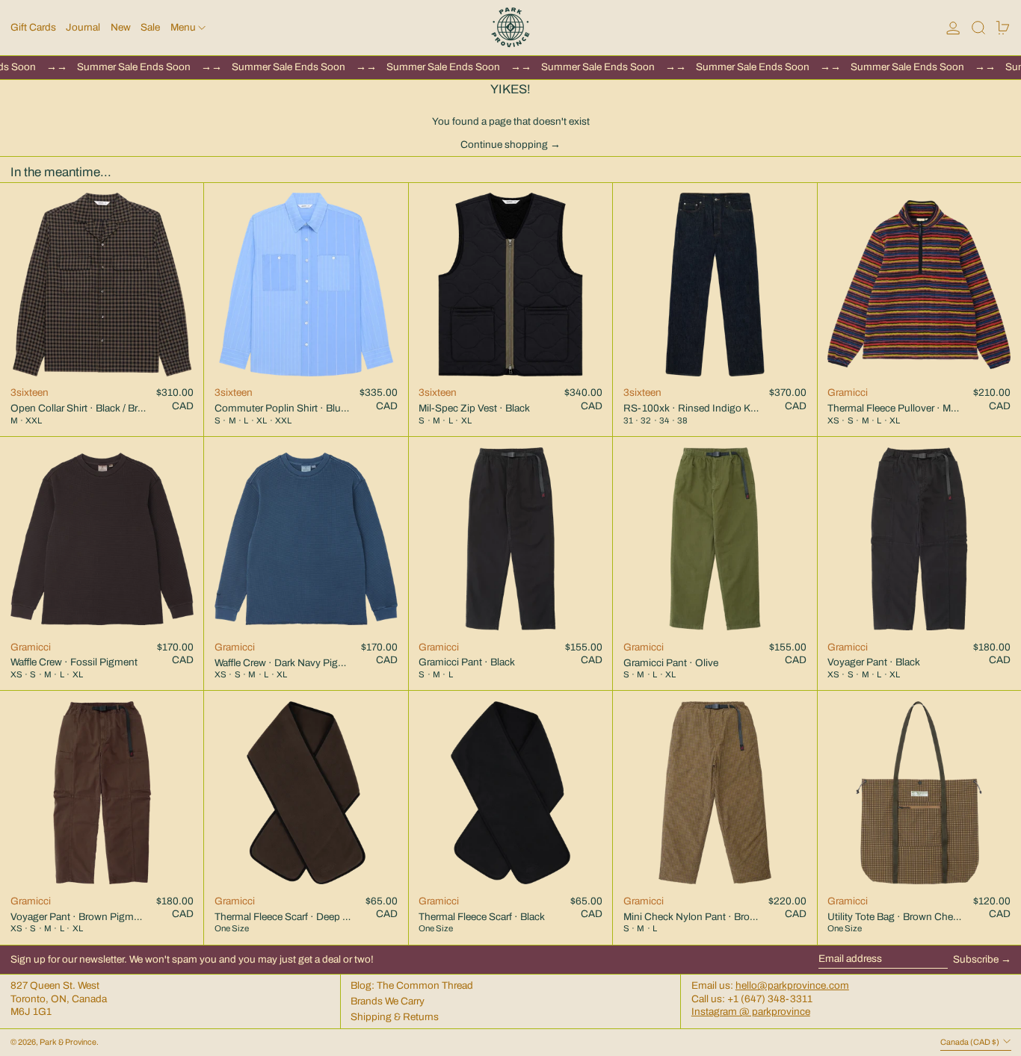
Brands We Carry (388, 1001)
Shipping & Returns (395, 1016)
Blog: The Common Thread (412, 985)
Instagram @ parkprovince (750, 1011)
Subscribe (976, 959)
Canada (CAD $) (970, 1042)
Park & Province (68, 1042)
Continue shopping (504, 144)
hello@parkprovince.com (792, 985)
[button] (978, 27)
